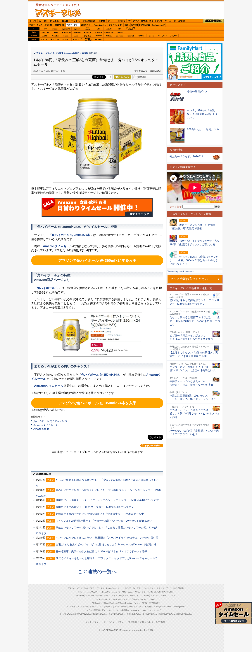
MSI (98, 29)
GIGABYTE (77, 32)
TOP (70, 588)
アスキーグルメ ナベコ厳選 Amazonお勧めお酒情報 (62, 53)
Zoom (151, 36)
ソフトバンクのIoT (162, 35)
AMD (55, 32)
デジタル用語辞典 (121, 610)
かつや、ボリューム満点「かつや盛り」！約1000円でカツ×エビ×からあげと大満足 (195, 414)
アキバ (136, 21)
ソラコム (87, 36)
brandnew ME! (88, 39)
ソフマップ (77, 39)
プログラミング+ (116, 25)
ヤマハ (141, 36)
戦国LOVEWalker (184, 614)
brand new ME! (140, 599)
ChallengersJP (158, 25)
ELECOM (45, 32)
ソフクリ (173, 36)
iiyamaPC (66, 29)
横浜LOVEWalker (99, 614)
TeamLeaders (100, 25)
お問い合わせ (146, 622)
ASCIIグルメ (58, 13)
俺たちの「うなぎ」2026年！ (187, 156)
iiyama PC (116, 592)
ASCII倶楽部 (213, 21)
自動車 (102, 21)
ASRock (87, 32)
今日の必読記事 (93, 610)
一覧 (110, 77)
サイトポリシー (93, 622)
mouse (55, 29)
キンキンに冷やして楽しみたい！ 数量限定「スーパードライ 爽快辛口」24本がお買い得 (107, 537)
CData (109, 36)
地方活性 (134, 25)
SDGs (127, 25)
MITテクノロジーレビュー (153, 610)
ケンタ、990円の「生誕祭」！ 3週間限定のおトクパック (202, 114)
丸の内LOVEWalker (167, 614)
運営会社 (132, 622)
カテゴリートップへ (151, 445)
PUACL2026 (144, 25)
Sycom (77, 29)
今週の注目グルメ (197, 91)
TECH (65, 21)
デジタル (75, 21)
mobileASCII (136, 610)
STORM (169, 592)
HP (119, 29)
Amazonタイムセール (45, 425)
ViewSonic (109, 32)
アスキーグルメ (72, 25)
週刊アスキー (86, 25)
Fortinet (130, 36)
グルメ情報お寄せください (189, 279)
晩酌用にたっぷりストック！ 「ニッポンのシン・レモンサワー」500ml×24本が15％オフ (107, 500)
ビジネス (54, 21)
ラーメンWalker (66, 614)
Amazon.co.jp (41, 428)
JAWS (44, 36)
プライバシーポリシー (114, 622)
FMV (45, 29)
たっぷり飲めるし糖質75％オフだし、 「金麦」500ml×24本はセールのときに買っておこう (195, 321)
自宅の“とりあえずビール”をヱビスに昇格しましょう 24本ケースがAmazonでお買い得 (106, 544)
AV (129, 21)
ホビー (111, 21)
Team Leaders (120, 607)
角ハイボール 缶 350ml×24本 (50, 421)
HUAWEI (98, 32)
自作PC (121, 21)
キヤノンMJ (56, 39)
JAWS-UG (89, 596)
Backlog (119, 36)
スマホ (144, 21)
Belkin (119, 32)
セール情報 (179, 21)
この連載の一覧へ (97, 571)
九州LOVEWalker (150, 614)
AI (40, 21)
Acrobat (55, 36)
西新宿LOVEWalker (117, 614)
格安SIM (48, 25)
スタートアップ (155, 21)
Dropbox (98, 36)
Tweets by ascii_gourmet (180, 271)
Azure (77, 36)
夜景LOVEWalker (134, 614)
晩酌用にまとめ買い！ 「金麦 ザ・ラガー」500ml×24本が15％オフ (95, 506)
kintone (66, 36)
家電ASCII (59, 25)
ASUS (109, 29)
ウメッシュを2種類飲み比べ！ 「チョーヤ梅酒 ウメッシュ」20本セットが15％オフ (104, 520)
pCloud (98, 39)
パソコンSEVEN (87, 28)
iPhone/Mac (89, 21)
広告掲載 (160, 622)
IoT (45, 21)
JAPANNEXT (66, 39)
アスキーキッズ (35, 25)
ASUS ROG (66, 32)
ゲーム (168, 21)
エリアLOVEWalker (82, 614)
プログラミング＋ (135, 607)
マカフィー (44, 39)
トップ (33, 21)
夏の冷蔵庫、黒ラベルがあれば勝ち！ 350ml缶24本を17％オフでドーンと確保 (101, 551)
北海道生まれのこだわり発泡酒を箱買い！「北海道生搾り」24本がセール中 (100, 513)
